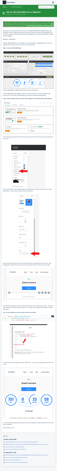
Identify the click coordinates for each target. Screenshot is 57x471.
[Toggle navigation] (52, 2)
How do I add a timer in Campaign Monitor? (14, 446)
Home (4, 7)
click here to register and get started (36, 95)
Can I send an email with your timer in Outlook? (15, 449)
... (8, 7)
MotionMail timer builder (13, 93)
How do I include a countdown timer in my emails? (16, 457)
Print (6, 436)
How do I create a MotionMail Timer (13, 460)
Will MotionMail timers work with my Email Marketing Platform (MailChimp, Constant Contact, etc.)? (27, 444)
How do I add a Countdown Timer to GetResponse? (16, 462)
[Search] (52, 7)
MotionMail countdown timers (41, 30)
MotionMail (11, 43)
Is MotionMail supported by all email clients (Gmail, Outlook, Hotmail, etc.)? (21, 442)
